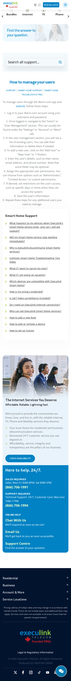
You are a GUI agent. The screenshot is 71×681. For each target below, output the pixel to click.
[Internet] (27, 12)
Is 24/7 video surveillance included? (29, 298)
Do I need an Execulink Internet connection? (34, 304)
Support (11, 90)
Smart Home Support (30, 90)
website (20, 106)
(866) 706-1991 (16, 487)
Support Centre (17, 543)
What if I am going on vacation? (27, 275)
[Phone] (59, 12)
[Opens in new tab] (15, 672)
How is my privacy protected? (26, 291)
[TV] (43, 12)
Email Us (12, 531)
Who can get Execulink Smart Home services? (35, 311)
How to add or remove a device (27, 324)
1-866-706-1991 (35, 5)
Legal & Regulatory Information (35, 652)
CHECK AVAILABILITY (20, 458)
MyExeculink (51, 4)
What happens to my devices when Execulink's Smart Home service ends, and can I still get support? (36, 227)
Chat (39, 5)
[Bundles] (11, 12)
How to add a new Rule (22, 317)
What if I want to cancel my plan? (28, 268)
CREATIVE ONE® (43, 663)
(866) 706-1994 (16, 505)
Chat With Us (15, 520)
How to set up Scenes (21, 330)
